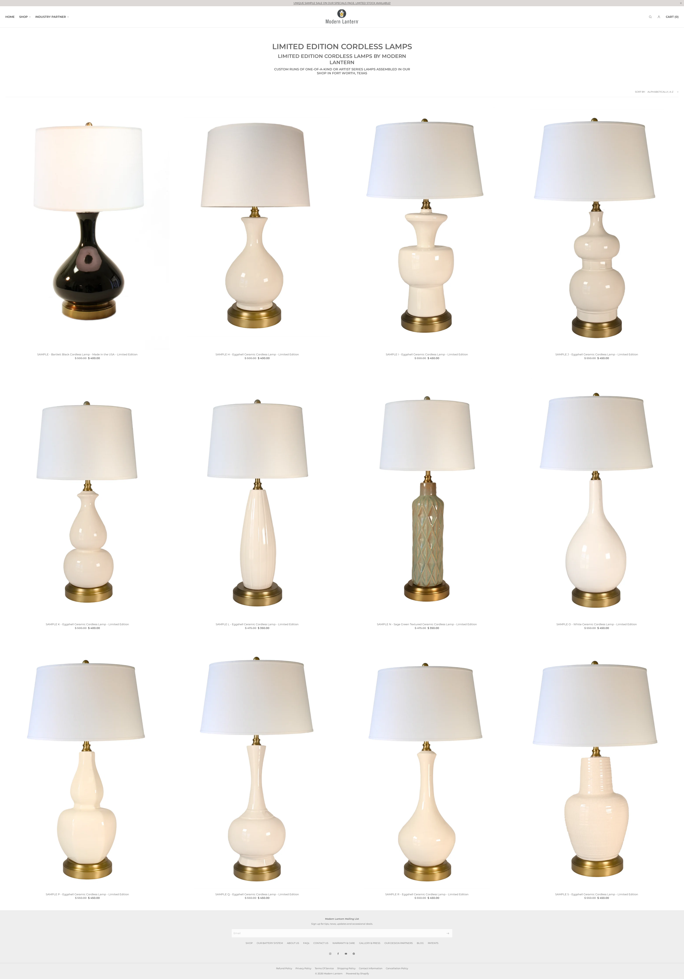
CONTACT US (320, 943)
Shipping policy (346, 968)
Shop (23, 17)
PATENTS (433, 943)
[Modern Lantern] (342, 17)
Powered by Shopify (357, 973)
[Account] (659, 16)
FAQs (306, 943)
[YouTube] (346, 954)
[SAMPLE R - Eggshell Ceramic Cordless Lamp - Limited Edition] (427, 767)
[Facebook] (338, 954)
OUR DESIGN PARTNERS (398, 943)
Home (10, 17)
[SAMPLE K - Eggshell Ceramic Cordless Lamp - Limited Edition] (87, 497)
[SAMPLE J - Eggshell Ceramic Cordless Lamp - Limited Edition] (597, 227)
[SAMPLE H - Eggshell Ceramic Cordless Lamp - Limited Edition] (257, 227)
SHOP (249, 943)
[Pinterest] (354, 954)
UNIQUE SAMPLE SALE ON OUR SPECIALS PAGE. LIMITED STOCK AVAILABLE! (342, 3)
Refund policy (284, 968)
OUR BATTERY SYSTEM (270, 943)
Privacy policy (303, 968)
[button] (650, 16)
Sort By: (640, 91)
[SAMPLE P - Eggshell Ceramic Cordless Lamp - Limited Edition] (87, 767)
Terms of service (324, 968)
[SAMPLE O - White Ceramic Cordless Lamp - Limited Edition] (597, 497)
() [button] (672, 17)
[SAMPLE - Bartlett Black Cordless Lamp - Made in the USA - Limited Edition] (87, 227)
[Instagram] (330, 954)
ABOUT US (293, 943)
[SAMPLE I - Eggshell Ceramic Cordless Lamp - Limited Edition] (427, 227)
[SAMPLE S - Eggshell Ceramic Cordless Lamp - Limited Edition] (597, 767)
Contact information (370, 968)
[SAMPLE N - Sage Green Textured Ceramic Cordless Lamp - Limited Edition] (427, 497)
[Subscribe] (447, 933)
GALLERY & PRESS (369, 943)
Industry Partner (50, 17)
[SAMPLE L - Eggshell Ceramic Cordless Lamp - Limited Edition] (257, 497)
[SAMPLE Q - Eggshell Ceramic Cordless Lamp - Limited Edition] (257, 767)
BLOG (420, 943)
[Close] (681, 3)
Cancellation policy (397, 968)
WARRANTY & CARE (343, 943)
